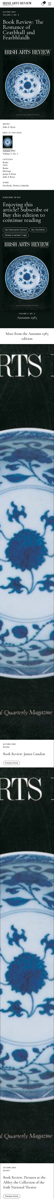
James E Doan (9, 174)
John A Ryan (9, 176)
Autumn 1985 (9, 12)
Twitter (16, 185)
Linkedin (25, 185)
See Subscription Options (16, 229)
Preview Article (11, 763)
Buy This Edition (38, 229)
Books (5, 162)
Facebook (7, 185)
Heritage (7, 171)
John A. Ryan (9, 127)
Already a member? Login (16, 235)
